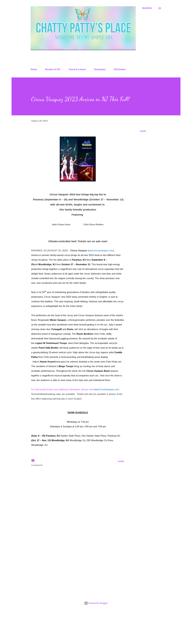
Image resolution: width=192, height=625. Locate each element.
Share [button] (143, 131)
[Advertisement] (73, 559)
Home (34, 69)
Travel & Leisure (77, 69)
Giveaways (100, 69)
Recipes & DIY (52, 69)
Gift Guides (120, 69)
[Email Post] (33, 461)
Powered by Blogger (98, 603)
